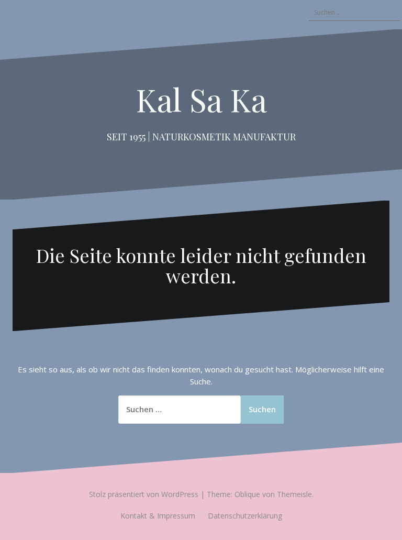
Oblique (247, 494)
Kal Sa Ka (201, 99)
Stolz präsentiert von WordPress (143, 494)
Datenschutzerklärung (245, 516)
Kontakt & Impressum (157, 516)
